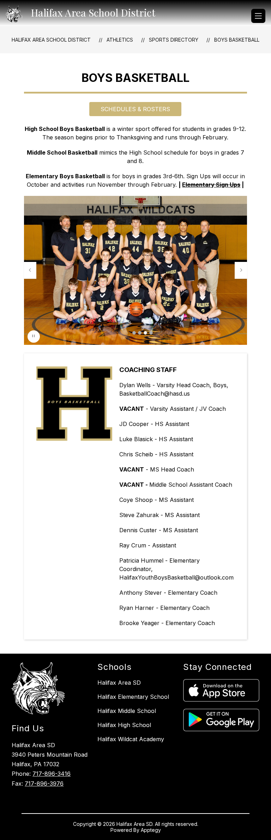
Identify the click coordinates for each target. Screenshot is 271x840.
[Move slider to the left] (30, 270)
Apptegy (151, 830)
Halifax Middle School (126, 710)
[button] (134, 333)
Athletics (120, 40)
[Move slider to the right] (241, 270)
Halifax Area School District (51, 40)
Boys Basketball (236, 40)
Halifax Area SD (119, 682)
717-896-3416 (51, 773)
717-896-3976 (44, 783)
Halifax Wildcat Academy (130, 739)
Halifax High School (124, 724)
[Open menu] (258, 16)
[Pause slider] (34, 336)
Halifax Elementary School (133, 696)
